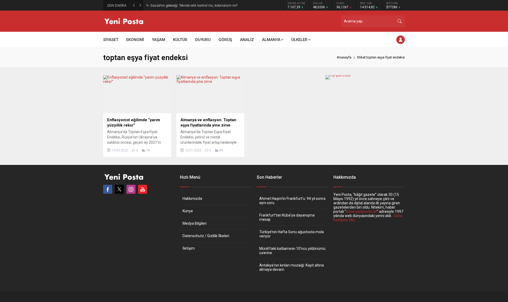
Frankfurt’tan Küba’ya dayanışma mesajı (287, 217)
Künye (188, 211)
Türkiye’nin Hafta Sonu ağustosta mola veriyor (291, 234)
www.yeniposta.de (361, 211)
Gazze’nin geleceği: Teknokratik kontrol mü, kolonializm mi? (193, 5)
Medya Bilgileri (195, 223)
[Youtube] (142, 189)
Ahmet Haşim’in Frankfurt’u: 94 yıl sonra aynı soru (292, 200)
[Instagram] (130, 189)
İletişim (189, 248)
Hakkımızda (192, 198)
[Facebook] (107, 189)
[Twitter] (119, 189)
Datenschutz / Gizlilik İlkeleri (206, 236)
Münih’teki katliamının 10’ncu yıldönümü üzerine (292, 250)
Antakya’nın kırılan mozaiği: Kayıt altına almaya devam (291, 267)
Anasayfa (344, 57)
